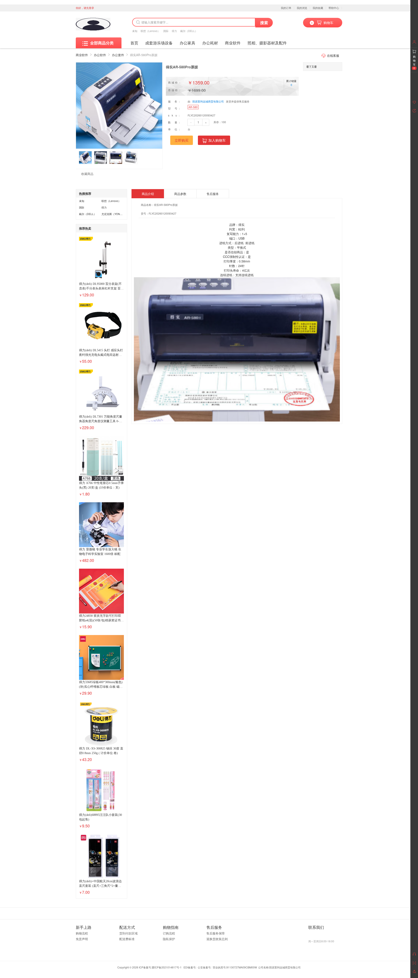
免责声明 (82, 939)
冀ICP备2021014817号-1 (167, 967)
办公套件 (118, 55)
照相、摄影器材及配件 (267, 42)
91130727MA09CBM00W (241, 967)
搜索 (264, 22)
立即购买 (182, 140)
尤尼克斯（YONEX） (113, 214)
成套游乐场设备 (159, 42)
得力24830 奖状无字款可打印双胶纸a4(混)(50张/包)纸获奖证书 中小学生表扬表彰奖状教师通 (100, 620)
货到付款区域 (128, 933)
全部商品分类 (102, 43)
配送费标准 (127, 939)
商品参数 (180, 194)
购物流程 (82, 933)
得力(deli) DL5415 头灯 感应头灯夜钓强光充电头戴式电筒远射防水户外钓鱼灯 (101, 355)
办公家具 (187, 42)
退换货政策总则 (217, 939)
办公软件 (100, 55)
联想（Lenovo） (150, 31)
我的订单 (286, 8)
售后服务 (213, 194)
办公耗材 (210, 42)
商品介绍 (148, 194)
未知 (134, 31)
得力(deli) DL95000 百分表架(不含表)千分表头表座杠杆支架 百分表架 (101, 288)
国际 (166, 31)
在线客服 (333, 55)
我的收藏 (318, 8)
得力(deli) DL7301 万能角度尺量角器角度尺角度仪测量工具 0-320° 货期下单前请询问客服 (100, 421)
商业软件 (233, 42)
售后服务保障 (215, 933)
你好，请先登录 (85, 8)
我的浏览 (302, 8)
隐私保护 (169, 939)
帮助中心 (334, 8)
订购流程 (169, 933)
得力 (174, 31)
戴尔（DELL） (188, 31)
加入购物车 (217, 140)
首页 (134, 42)
